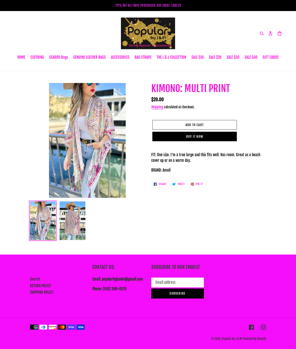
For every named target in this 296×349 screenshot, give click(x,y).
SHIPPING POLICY (42, 292)
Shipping (157, 107)
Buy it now (194, 137)
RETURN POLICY (40, 286)
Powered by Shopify (254, 339)
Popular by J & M (232, 339)
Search (35, 279)
